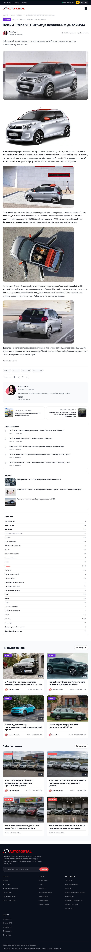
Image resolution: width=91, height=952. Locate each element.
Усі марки (6, 880)
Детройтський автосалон (45, 533)
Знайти (44, 869)
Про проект (7, 2)
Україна (45, 619)
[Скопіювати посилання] (26, 377)
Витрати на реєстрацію (73, 900)
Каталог (16, 2)
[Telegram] (14, 377)
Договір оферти (17, 948)
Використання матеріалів (32, 948)
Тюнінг (45, 615)
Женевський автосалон (45, 545)
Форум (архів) (44, 904)
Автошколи (7, 927)
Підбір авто (7, 884)
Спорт (45, 602)
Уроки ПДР (45, 623)
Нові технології (45, 578)
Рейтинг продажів (9, 900)
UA (78, 2)
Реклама (44, 948)
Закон (45, 550)
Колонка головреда (45, 554)
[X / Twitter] (22, 377)
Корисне (24, 2)
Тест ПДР (68, 880)
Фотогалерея (7, 892)
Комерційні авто (45, 558)
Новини (7, 19)
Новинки (45, 570)
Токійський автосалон (45, 611)
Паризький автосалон (45, 586)
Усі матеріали (81, 647)
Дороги (45, 537)
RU (82, 2)
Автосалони (7, 919)
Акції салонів (45, 525)
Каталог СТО (7, 923)
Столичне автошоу (45, 606)
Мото (45, 562)
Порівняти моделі (71, 904)
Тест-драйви (43, 896)
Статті (41, 884)
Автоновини (43, 880)
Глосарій (68, 888)
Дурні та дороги (45, 541)
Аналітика (45, 529)
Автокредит (69, 896)
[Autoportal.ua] (14, 8)
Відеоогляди (43, 900)
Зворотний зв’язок (55, 948)
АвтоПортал (13, 360)
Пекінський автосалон (45, 590)
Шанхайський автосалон (45, 631)
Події (45, 594)
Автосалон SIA (45, 521)
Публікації (42, 888)
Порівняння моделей (10, 888)
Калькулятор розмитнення (75, 892)
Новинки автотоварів (45, 574)
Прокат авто (7, 931)
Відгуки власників (9, 896)
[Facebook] (18, 377)
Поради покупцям (45, 892)
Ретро (45, 598)
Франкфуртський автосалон (45, 627)
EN (86, 2)
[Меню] (85, 8)
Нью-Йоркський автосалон (45, 582)
